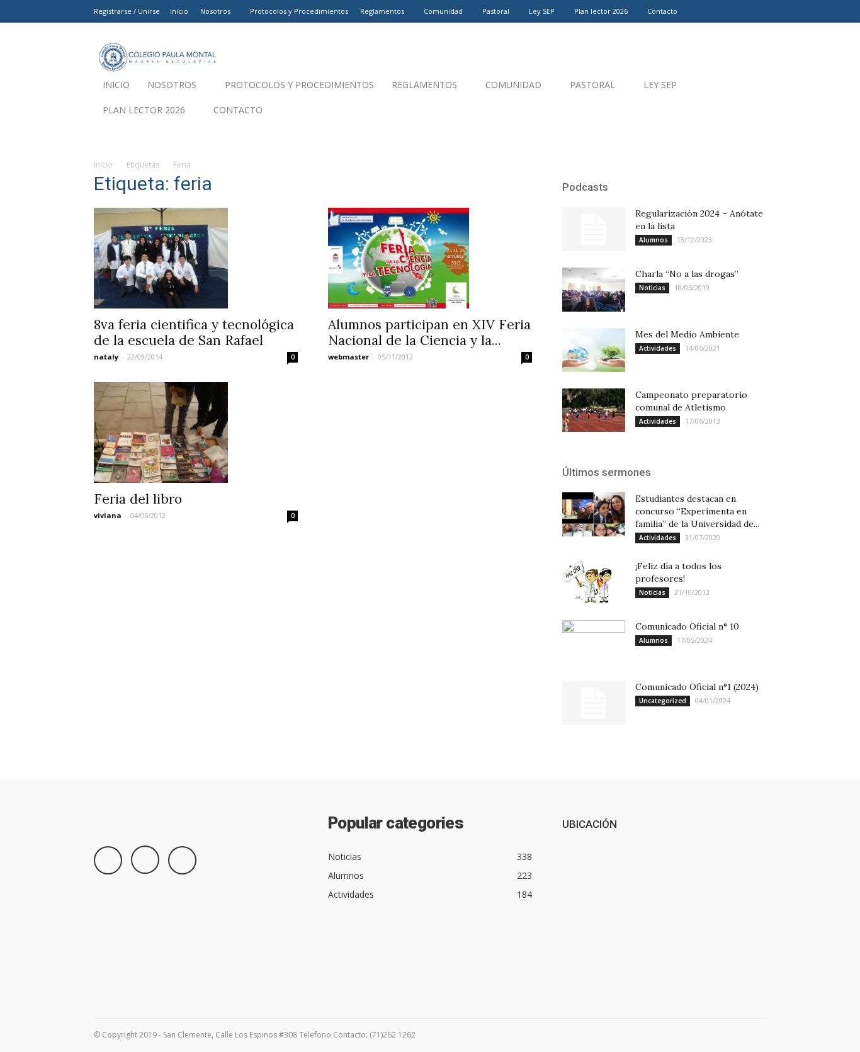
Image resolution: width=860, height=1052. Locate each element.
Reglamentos (382, 11)
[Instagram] (736, 11)
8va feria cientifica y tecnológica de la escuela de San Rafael (194, 332)
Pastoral (495, 11)
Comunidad (443, 11)
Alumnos (653, 239)
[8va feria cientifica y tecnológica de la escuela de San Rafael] (196, 258)
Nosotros (215, 11)
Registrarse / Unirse (127, 11)
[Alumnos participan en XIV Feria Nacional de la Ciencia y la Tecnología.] (430, 258)
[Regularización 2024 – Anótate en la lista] (593, 229)
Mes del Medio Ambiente (687, 334)
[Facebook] (715, 11)
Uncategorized (662, 700)
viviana (108, 515)
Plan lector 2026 (601, 11)
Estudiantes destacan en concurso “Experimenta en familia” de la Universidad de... (697, 511)
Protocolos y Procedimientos (299, 11)
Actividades (657, 348)
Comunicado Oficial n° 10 (687, 626)
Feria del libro (138, 498)
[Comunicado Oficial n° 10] (593, 642)
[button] (751, 113)
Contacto (662, 11)
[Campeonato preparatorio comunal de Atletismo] (593, 410)
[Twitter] (756, 11)
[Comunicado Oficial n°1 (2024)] (593, 703)
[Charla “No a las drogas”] (593, 290)
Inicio (179, 11)
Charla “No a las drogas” (686, 274)
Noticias (652, 287)
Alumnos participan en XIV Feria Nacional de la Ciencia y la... (429, 332)
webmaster (348, 356)
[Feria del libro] (196, 432)
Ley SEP (542, 11)
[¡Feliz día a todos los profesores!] (587, 582)
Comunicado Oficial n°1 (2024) (697, 687)
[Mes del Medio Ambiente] (593, 350)
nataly (106, 356)
